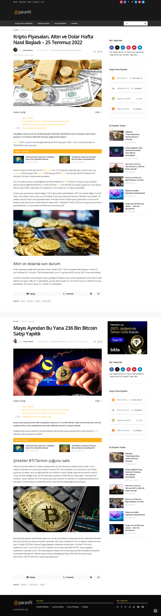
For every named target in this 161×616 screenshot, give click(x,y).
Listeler (74, 23)
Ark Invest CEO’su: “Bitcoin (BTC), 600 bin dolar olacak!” (134, 166)
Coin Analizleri (60, 23)
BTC (96, 431)
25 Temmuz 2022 (43, 50)
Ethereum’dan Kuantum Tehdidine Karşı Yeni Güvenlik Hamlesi (45, 121)
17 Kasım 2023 (131, 196)
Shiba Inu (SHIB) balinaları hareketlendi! (135, 191)
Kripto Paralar (43, 23)
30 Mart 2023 (130, 183)
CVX (59, 184)
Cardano (17, 173)
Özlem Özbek (28, 341)
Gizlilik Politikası (42, 607)
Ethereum (22, 2)
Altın (23, 301)
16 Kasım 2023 (131, 142)
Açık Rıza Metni (58, 607)
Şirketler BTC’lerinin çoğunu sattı (36, 416)
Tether (29, 2)
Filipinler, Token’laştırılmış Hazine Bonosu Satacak (132, 135)
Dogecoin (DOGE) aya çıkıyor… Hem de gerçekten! (134, 206)
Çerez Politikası (73, 607)
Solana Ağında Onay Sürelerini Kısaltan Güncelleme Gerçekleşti (133, 151)
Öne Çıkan (47, 301)
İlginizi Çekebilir (27, 118)
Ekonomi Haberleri (74, 50)
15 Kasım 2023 (131, 172)
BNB (64, 173)
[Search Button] (145, 23)
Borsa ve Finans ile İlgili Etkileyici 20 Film (134, 178)
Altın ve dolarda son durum (34, 128)
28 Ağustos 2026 (32, 162)
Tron (42, 2)
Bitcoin (15, 2)
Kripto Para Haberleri (24, 23)
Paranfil (15, 30)
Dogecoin (36, 2)
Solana (41, 173)
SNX (65, 181)
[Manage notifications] (155, 611)
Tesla (42, 585)
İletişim (85, 607)
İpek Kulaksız (28, 50)
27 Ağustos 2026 (78, 162)
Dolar (38, 301)
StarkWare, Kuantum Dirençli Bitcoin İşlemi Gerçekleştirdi (43, 124)
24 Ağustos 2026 (132, 158)
